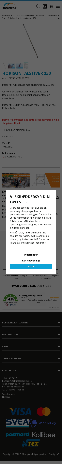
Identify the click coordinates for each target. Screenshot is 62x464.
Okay (31, 266)
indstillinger (31, 254)
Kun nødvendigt (31, 260)
